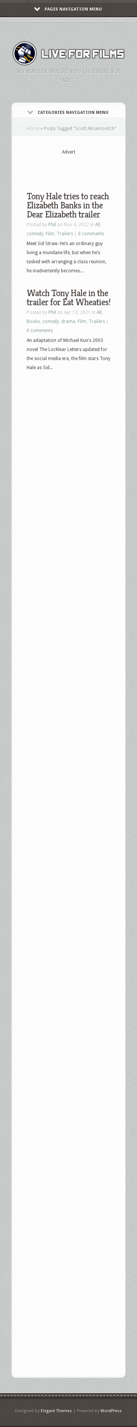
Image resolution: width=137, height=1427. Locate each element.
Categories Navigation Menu (73, 112)
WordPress (111, 1410)
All (97, 224)
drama (68, 321)
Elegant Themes (56, 1410)
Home (33, 128)
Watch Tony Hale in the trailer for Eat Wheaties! (68, 297)
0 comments (91, 233)
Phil (52, 224)
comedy (35, 233)
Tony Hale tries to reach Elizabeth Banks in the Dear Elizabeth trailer (68, 205)
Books (33, 321)
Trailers (65, 233)
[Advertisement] (82, 167)
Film (50, 233)
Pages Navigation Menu (73, 9)
